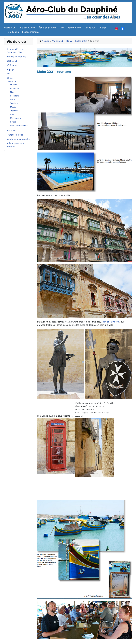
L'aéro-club (10, 27)
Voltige (102, 27)
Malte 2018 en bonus (19, 125)
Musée (13, 107)
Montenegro (15, 118)
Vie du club (13, 32)
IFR (8, 73)
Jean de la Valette (110, 321)
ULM (62, 27)
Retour (13, 122)
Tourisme (14, 103)
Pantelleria (14, 96)
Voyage (10, 69)
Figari (12, 92)
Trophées (14, 110)
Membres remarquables (18, 139)
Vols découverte (27, 27)
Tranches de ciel (15, 134)
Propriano (14, 88)
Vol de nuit (90, 27)
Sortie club (12, 61)
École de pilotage (47, 27)
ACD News (12, 65)
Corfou (13, 114)
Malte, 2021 (13, 81)
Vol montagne (74, 27)
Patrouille (11, 130)
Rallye (9, 78)
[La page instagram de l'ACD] (116, 28)
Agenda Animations (16, 56)
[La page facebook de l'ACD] (122, 28)
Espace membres (30, 32)
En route (13, 84)
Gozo (12, 99)
